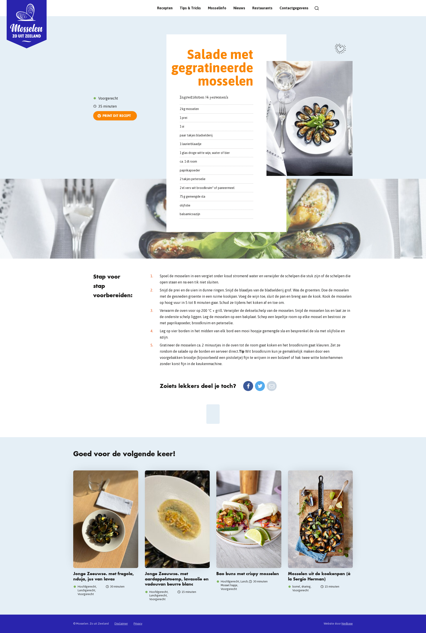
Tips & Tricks (190, 8)
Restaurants (262, 8)
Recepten (165, 8)
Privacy (138, 623)
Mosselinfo (217, 8)
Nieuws (239, 8)
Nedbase (347, 623)
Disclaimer (121, 623)
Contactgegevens (294, 8)
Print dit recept (117, 116)
